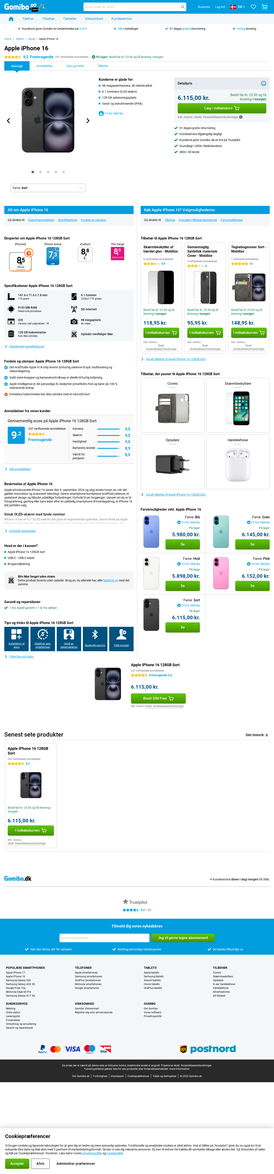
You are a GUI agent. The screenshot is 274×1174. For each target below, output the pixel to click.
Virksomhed (94, 19)
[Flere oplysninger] (241, 117)
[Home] (11, 19)
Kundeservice (122, 19)
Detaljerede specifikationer (26, 346)
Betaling (10, 1008)
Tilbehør (48, 19)
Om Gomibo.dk (80, 1076)
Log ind (220, 7)
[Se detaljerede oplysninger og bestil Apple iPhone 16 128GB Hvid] (151, 573)
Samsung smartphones (88, 976)
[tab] (32, 172)
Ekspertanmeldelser (41, 220)
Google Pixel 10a (15, 988)
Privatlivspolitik (153, 1016)
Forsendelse (13, 1020)
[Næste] (87, 120)
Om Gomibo (151, 1008)
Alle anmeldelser (20, 469)
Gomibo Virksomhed (87, 1008)
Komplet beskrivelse (22, 531)
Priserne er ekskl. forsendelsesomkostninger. (186, 1065)
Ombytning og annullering (21, 1023)
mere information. (179, 1068)
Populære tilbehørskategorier (198, 220)
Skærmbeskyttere (223, 976)
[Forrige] (8, 120)
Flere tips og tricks (21, 656)
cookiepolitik (115, 1153)
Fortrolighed (100, 1076)
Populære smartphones (25, 967)
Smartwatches (221, 991)
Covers (217, 972)
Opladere (218, 980)
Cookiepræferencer (138, 1076)
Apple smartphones (86, 972)
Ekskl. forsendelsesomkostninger (161, 347)
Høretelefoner (221, 988)
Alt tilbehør (219, 995)
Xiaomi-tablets (152, 980)
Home (7, 38)
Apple (31, 38)
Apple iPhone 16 (48, 38)
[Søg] (182, 6)
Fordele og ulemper (93, 220)
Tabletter (69, 19)
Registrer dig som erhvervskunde (93, 1012)
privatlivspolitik (92, 1153)
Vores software (152, 1012)
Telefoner (83, 967)
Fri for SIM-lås (114, 113)
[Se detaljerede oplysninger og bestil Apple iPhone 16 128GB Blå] (151, 531)
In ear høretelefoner (224, 984)
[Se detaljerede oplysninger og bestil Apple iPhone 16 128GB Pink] (221, 573)
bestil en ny (110, 580)
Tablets (150, 967)
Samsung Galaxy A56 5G (20, 984)
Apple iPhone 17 (15, 972)
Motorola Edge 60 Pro (18, 991)
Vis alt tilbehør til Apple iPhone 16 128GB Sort (176, 359)
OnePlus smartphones (88, 980)
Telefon (28, 19)
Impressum (117, 1076)
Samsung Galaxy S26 (18, 980)
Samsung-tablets (154, 976)
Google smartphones (87, 988)
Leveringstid (13, 1016)
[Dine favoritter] (253, 7)
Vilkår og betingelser (164, 1076)
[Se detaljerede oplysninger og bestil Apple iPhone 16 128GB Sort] (151, 614)
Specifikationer (67, 220)
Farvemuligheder (232, 220)
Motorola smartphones (88, 984)
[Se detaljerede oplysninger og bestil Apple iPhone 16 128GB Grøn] (221, 531)
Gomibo (150, 1003)
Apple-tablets (151, 972)
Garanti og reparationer (19, 1027)
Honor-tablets (152, 984)
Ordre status (13, 1012)
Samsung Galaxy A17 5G (20, 995)
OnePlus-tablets (153, 988)
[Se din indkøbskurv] (264, 7)
